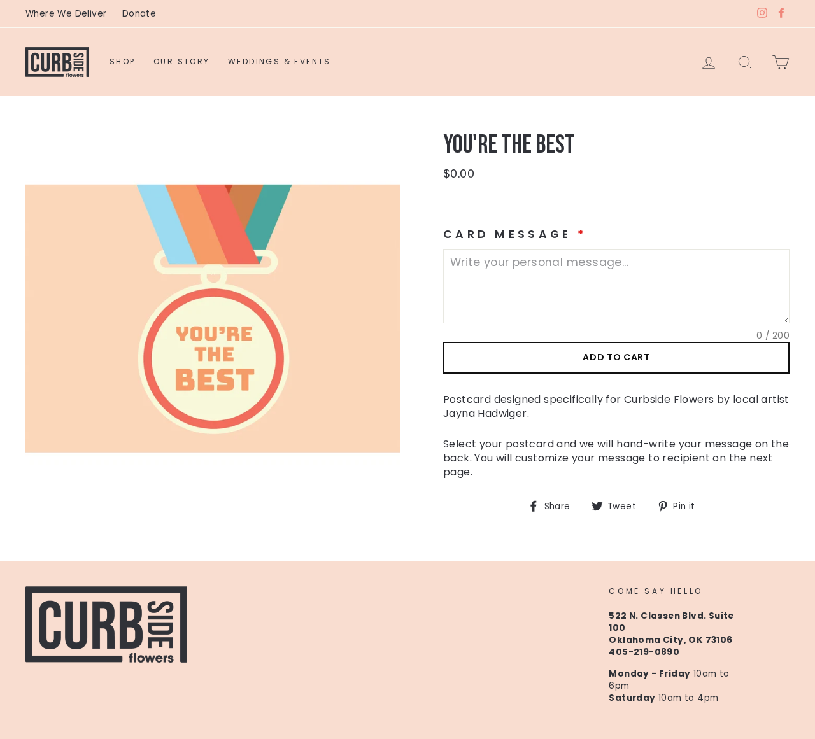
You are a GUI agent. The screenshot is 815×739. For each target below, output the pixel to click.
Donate (139, 14)
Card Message (514, 234)
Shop (123, 61)
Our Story (181, 61)
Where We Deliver (65, 14)
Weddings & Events (279, 61)
